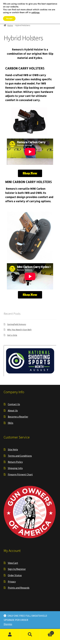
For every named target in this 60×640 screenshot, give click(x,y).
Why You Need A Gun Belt (19, 329)
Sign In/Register (17, 569)
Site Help (13, 449)
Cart (46, 631)
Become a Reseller (18, 416)
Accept (9, 18)
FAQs (10, 422)
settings (35, 12)
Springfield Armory (16, 324)
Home (10, 25)
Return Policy (15, 461)
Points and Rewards (18, 587)
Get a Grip (12, 335)
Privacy (12, 581)
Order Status (15, 575)
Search (30, 634)
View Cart (13, 562)
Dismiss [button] (8, 624)
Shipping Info (15, 468)
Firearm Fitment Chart (20, 474)
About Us (13, 410)
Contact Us (14, 404)
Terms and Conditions (20, 455)
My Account (10, 634)
